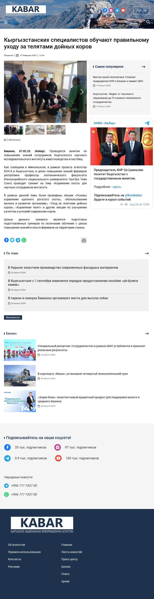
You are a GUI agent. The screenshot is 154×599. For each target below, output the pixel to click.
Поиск (65, 573)
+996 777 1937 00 (24, 485)
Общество (9, 55)
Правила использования (24, 552)
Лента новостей (71, 552)
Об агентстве (16, 544)
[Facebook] (6, 240)
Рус (139, 10)
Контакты (14, 559)
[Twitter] (12, 240)
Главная (66, 544)
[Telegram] (18, 240)
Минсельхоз (13, 317)
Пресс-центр (69, 559)
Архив (65, 581)
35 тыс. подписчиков (30, 447)
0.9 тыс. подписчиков (31, 458)
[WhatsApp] (23, 240)
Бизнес (66, 566)
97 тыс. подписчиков (80, 447)
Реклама (14, 566)
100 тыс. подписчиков (82, 458)
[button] (82, 92)
